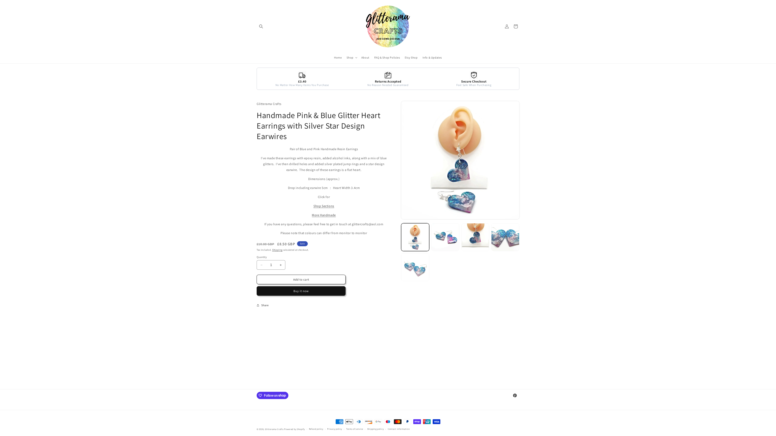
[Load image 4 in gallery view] (505, 237)
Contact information (399, 429)
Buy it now (301, 291)
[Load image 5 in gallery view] (415, 267)
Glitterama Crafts (274, 429)
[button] (261, 26)
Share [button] (265, 305)
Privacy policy (334, 429)
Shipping (277, 249)
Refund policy (316, 429)
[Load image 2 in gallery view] (445, 237)
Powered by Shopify (294, 429)
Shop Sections (323, 206)
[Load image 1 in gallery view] (415, 237)
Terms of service (354, 429)
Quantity (262, 257)
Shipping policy (375, 429)
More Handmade (324, 215)
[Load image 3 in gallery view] (475, 237)
